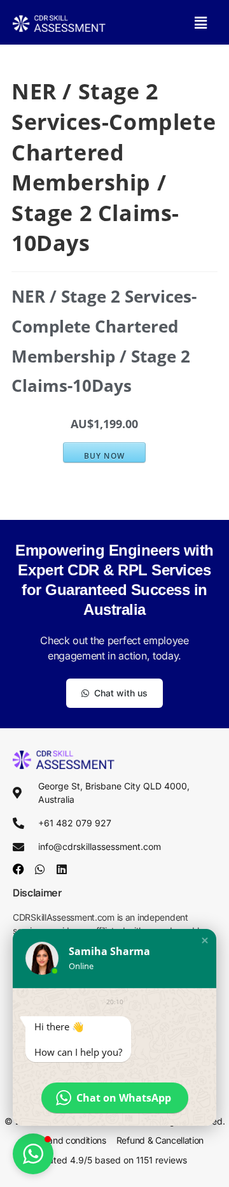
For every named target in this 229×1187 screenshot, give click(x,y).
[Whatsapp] (40, 869)
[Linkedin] (61, 869)
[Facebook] (18, 869)
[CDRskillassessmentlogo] (59, 22)
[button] (201, 22)
